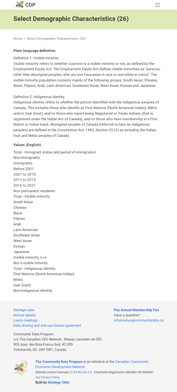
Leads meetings (25, 320)
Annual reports (24, 315)
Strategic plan (24, 310)
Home (17, 39)
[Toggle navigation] (158, 5)
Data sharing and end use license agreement (47, 325)
